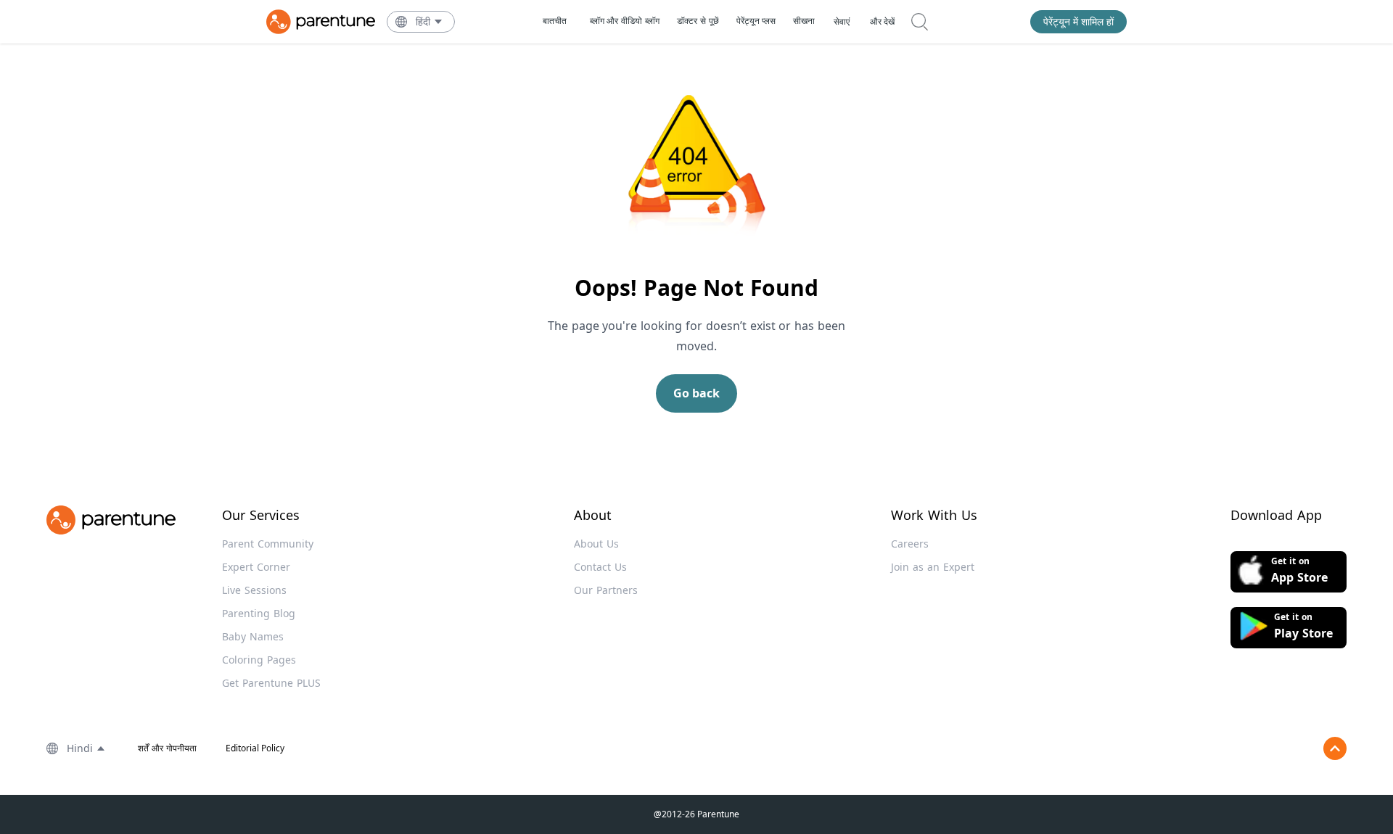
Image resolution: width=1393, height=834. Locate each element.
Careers (910, 543)
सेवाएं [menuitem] (842, 22)
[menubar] (429, 22)
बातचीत (555, 21)
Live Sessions (254, 590)
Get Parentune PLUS (271, 683)
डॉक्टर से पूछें (698, 21)
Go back (696, 393)
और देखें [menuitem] (882, 22)
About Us (596, 543)
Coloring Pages (259, 659)
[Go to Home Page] (320, 22)
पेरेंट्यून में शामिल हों (1078, 21)
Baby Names (253, 636)
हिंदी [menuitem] (423, 21)
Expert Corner (256, 567)
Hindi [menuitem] (80, 748)
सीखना (804, 21)
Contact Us (600, 567)
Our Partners (606, 590)
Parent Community (267, 543)
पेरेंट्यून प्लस (756, 21)
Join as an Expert (932, 567)
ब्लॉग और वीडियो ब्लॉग (624, 21)
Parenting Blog (258, 613)
